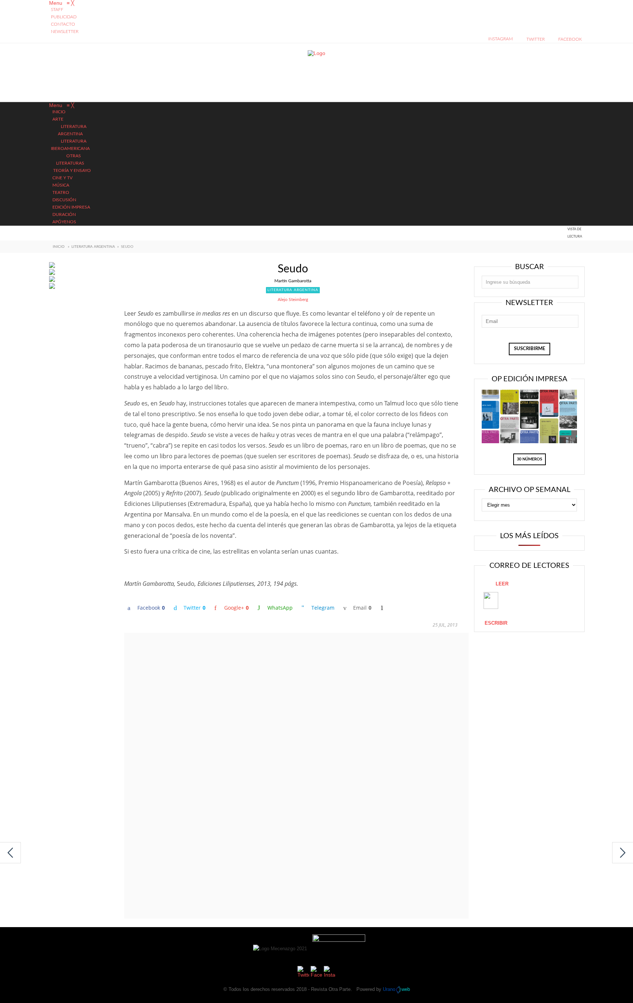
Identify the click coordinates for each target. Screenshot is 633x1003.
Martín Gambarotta (292, 281)
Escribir (496, 623)
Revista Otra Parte (331, 989)
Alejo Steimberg (293, 299)
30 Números (529, 459)
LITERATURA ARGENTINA (93, 247)
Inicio (58, 247)
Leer (502, 584)
